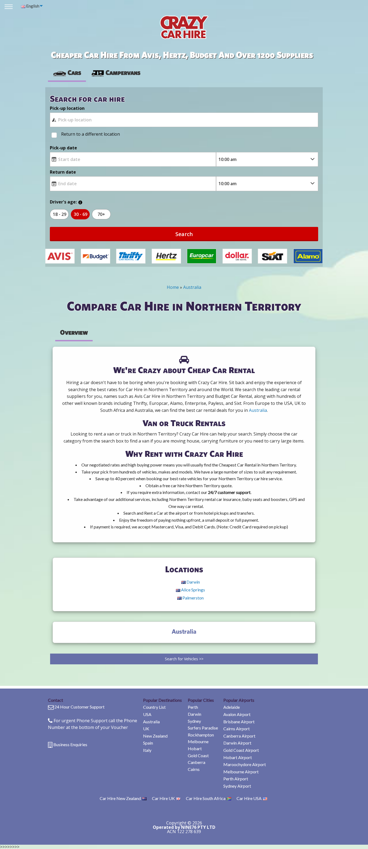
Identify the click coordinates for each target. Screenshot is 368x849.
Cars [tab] (74, 72)
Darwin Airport (237, 742)
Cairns (194, 769)
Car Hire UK (163, 798)
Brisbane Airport (239, 721)
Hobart (195, 748)
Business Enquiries (70, 744)
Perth (193, 707)
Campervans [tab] (123, 72)
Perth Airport (235, 778)
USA (147, 714)
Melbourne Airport (241, 771)
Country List (154, 707)
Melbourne (198, 741)
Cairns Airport (236, 728)
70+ (101, 214)
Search (184, 234)
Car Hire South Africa (205, 798)
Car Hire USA (249, 798)
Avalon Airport (237, 714)
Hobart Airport (237, 757)
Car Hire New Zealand (120, 798)
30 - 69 (80, 214)
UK (146, 728)
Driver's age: (63, 202)
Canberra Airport (239, 735)
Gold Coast (198, 755)
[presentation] (115, 73)
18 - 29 (59, 214)
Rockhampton (201, 734)
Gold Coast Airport (241, 750)
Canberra (196, 762)
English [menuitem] (32, 5)
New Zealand (155, 735)
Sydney (194, 721)
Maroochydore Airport (244, 764)
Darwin (194, 714)
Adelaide (231, 707)
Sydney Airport (237, 785)
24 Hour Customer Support (79, 706)
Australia (151, 721)
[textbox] (184, 120)
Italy (147, 750)
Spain (148, 742)
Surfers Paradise (203, 727)
